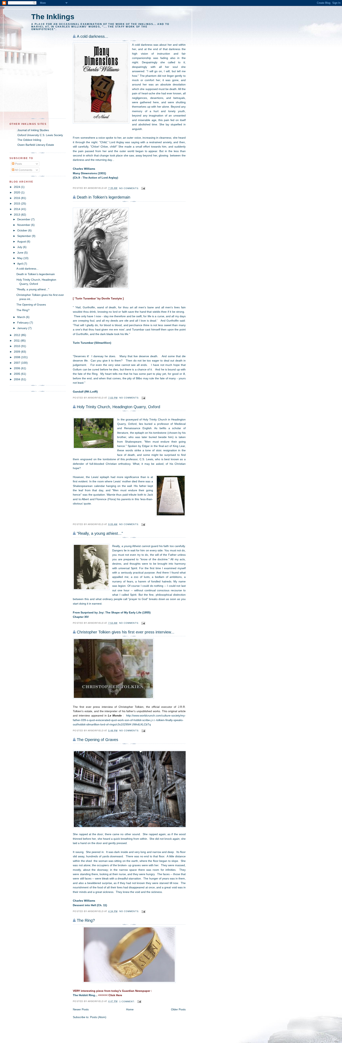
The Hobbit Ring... (85, 995)
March (21, 317)
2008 (17, 357)
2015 (17, 203)
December (24, 219)
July (20, 247)
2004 (17, 379)
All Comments (23, 169)
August (22, 241)
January (22, 328)
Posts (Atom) (98, 1017)
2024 (17, 186)
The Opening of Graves (97, 739)
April (20, 263)
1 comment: (127, 1001)
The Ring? (86, 920)
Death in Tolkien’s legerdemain (103, 197)
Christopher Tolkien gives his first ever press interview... (125, 632)
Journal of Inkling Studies (33, 130)
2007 (17, 362)
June (20, 252)
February (23, 322)
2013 (17, 214)
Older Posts (178, 1009)
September (24, 236)
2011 (17, 340)
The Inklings (52, 16)
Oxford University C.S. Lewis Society (40, 135)
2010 (17, 346)
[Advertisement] (34, 90)
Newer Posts (81, 1009)
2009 (17, 351)
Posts (18, 163)
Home (130, 1009)
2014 (17, 209)
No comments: (129, 188)
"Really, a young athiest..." (100, 533)
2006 (17, 368)
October (22, 230)
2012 (17, 335)
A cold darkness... (92, 36)
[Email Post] (143, 188)
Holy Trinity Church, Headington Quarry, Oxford (118, 407)
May (20, 258)
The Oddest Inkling (29, 139)
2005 (17, 373)
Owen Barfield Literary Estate (35, 144)
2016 (17, 198)
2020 (17, 192)
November (24, 224)
